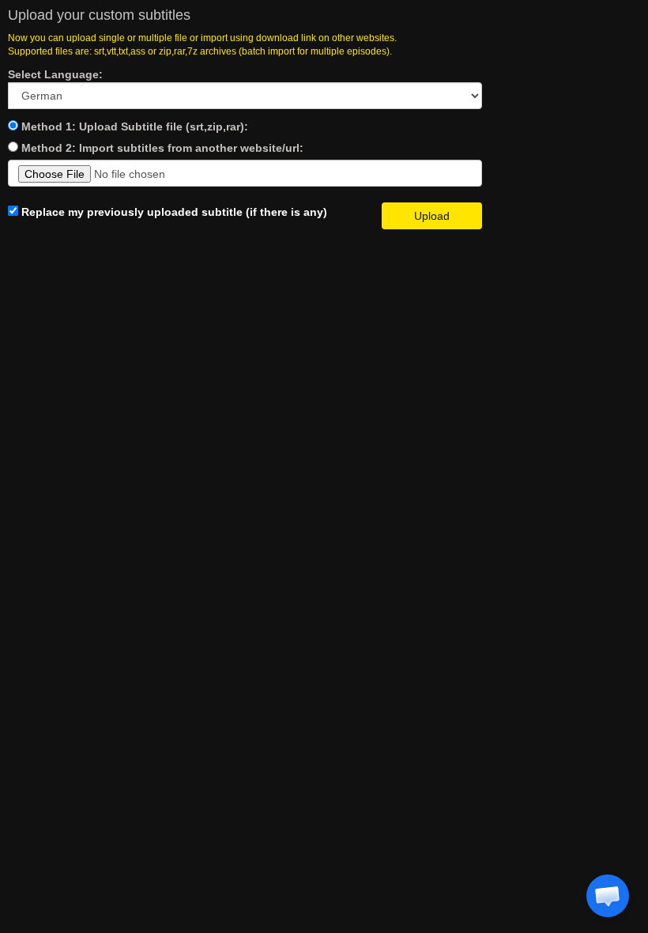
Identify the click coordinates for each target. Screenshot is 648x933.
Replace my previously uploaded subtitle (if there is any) (172, 212)
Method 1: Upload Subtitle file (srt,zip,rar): (134, 126)
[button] (607, 895)
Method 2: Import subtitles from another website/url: (162, 148)
